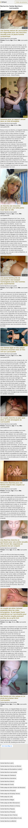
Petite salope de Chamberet (8, 775)
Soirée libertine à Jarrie (7, 763)
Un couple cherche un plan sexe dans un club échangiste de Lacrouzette (12, 420)
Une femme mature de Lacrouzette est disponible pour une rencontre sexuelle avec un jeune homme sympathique (13, 33)
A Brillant (3, 2)
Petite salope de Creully (7, 784)
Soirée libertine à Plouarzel (8, 790)
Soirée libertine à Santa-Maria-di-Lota (10, 818)
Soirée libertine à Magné (7, 799)
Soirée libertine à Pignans (7, 809)
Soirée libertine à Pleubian (7, 812)
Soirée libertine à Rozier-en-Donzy (10, 806)
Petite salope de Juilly (6, 796)
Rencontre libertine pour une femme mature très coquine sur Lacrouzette (12, 485)
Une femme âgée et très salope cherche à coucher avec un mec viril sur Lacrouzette (12, 350)
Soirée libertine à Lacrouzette (8, 772)
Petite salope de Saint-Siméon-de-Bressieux (12, 787)
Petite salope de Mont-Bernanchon (10, 803)
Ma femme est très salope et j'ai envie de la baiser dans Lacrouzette (12, 698)
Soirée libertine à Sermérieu (8, 778)
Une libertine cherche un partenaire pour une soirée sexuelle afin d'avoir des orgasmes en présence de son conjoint (14, 543)
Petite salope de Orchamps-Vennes (10, 793)
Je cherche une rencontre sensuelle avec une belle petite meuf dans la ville (12, 208)
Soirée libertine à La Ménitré (8, 821)
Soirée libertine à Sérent (7, 781)
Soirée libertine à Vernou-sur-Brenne (10, 766)
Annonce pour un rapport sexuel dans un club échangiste (12, 120)
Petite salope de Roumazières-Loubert (11, 769)
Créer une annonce (21, 2)
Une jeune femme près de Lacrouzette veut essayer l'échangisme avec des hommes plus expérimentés (12, 281)
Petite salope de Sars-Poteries (8, 815)
